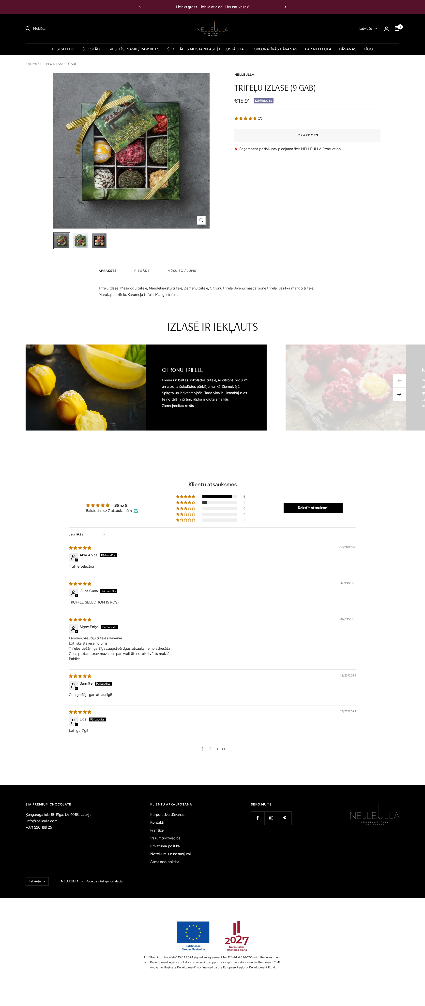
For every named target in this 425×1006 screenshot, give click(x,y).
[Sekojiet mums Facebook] (257, 818)
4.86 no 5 (119, 505)
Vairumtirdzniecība (165, 838)
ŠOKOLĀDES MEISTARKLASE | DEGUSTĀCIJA (205, 49)
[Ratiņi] (397, 28)
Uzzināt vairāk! (237, 7)
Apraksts (108, 271)
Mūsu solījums (181, 271)
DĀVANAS (347, 49)
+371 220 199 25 (39, 827)
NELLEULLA (244, 74)
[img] (80, 548)
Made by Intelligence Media (104, 881)
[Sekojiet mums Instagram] (271, 818)
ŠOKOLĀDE (92, 49)
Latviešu (365, 29)
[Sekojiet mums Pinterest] (284, 818)
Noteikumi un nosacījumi (170, 854)
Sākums (31, 64)
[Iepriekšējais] (399, 381)
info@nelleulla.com (42, 821)
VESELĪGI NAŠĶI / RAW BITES (134, 49)
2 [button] (210, 749)
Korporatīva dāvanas (167, 814)
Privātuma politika (165, 846)
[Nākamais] (399, 394)
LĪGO (368, 49)
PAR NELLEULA (318, 49)
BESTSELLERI (63, 49)
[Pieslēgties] (386, 29)
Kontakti (157, 822)
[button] (246, 118)
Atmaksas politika (164, 862)
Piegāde (142, 271)
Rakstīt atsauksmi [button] (313, 507)
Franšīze (157, 830)
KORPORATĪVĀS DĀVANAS (274, 49)
